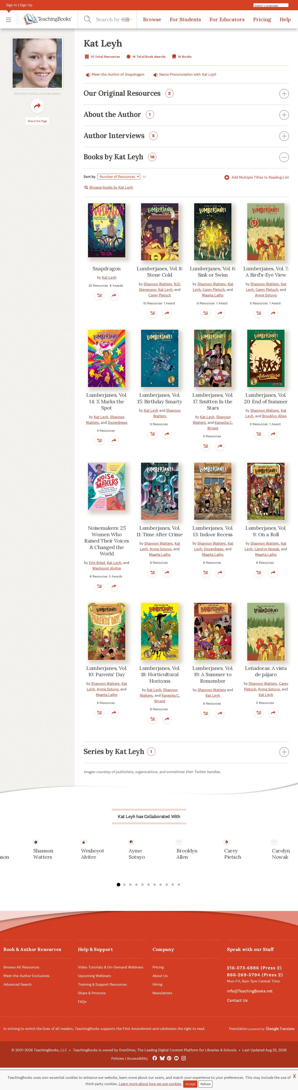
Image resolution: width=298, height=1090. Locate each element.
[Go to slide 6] (148, 885)
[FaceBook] (155, 1058)
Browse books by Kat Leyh (111, 187)
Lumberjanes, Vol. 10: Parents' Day (106, 671)
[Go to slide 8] (160, 885)
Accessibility (137, 1058)
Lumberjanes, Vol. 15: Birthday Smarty (159, 398)
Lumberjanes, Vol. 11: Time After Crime (160, 531)
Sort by (90, 176)
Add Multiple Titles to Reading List (260, 177)
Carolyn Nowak (266, 549)
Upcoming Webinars (94, 975)
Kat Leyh (109, 277)
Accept (190, 1084)
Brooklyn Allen (274, 416)
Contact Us (237, 1000)
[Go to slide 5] (142, 885)
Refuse (205, 1084)
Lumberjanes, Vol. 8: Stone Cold (160, 271)
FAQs (82, 1001)
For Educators (227, 19)
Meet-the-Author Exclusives (26, 975)
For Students (185, 19)
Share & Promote (92, 993)
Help (285, 19)
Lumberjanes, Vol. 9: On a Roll (265, 531)
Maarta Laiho (213, 295)
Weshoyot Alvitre (106, 568)
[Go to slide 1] (118, 885)
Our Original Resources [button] (127, 94)
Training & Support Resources (102, 984)
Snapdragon (107, 268)
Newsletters (162, 993)
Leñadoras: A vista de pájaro (266, 671)
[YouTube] (176, 1058)
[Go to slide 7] (154, 885)
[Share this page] (37, 106)
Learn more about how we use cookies (150, 1083)
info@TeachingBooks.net (250, 991)
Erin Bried (97, 562)
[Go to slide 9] (166, 885)
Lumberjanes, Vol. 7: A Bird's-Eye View (265, 271)
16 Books (184, 56)
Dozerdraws (117, 422)
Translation (238, 1028)
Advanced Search (17, 984)
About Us (160, 975)
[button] (8, 19)
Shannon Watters (158, 284)
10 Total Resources (105, 56)
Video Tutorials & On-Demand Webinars (110, 967)
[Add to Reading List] (99, 295)
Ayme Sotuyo (266, 295)
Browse (152, 19)
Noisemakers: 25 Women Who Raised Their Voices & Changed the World (106, 541)
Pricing (262, 19)
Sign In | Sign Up (19, 5)
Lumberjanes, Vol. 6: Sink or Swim (213, 271)
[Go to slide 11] (178, 885)
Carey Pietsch (160, 295)
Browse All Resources (21, 967)
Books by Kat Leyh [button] (119, 157)
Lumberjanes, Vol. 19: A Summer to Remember (212, 674)
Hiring (157, 984)
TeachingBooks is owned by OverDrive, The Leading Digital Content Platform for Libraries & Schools (155, 1050)
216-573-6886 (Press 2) (254, 968)
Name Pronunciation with (187, 74)
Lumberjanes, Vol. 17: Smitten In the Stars (212, 401)
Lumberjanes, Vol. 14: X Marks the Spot (106, 401)
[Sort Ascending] (144, 177)
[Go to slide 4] (136, 885)
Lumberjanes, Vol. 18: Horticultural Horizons (159, 674)
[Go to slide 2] (124, 885)
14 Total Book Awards (149, 56)
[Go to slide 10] (172, 885)
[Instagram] (183, 1058)
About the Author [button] (117, 115)
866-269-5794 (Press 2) (255, 975)
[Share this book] (114, 295)
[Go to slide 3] (130, 885)
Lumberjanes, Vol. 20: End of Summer (266, 398)
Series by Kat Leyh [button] (118, 752)
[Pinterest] (169, 1058)
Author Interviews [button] (119, 136)
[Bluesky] (162, 1058)
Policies (117, 1058)
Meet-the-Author (118, 74)
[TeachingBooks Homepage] (44, 19)
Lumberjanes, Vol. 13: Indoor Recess (212, 531)
